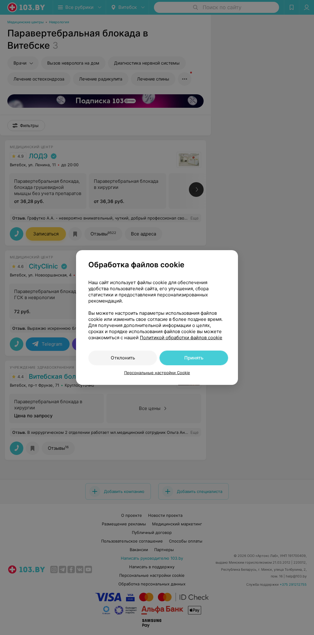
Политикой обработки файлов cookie (181, 337)
